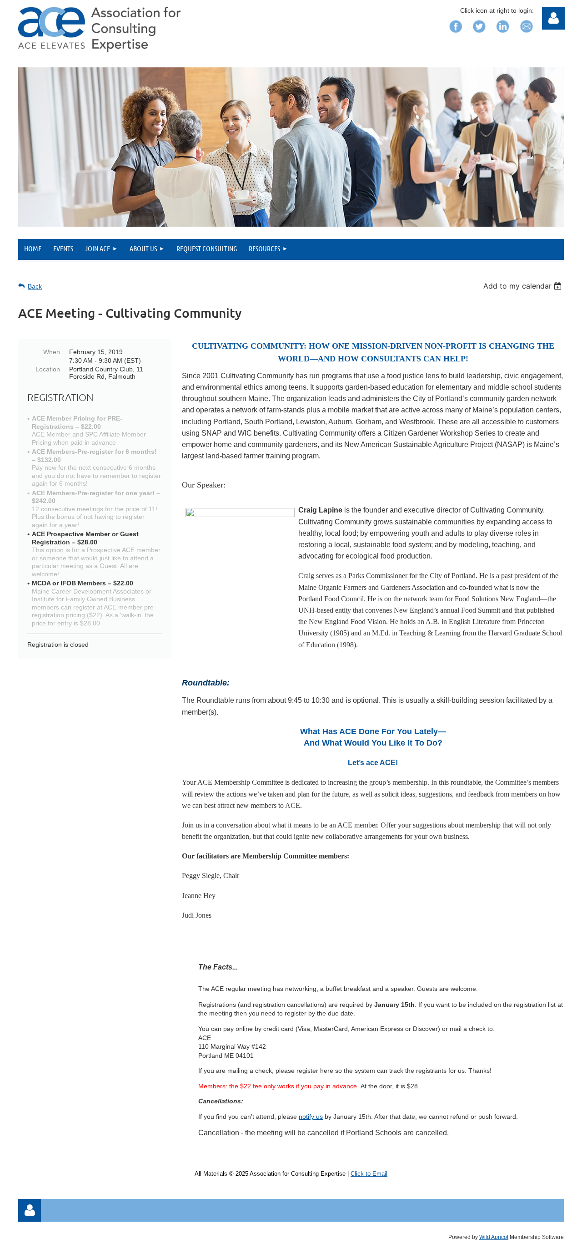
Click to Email (369, 1173)
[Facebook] (456, 35)
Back (35, 286)
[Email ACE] (526, 35)
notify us (311, 1116)
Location (47, 369)
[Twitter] (479, 35)
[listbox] (523, 285)
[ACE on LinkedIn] (503, 35)
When (51, 351)
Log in (29, 1210)
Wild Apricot (493, 1237)
